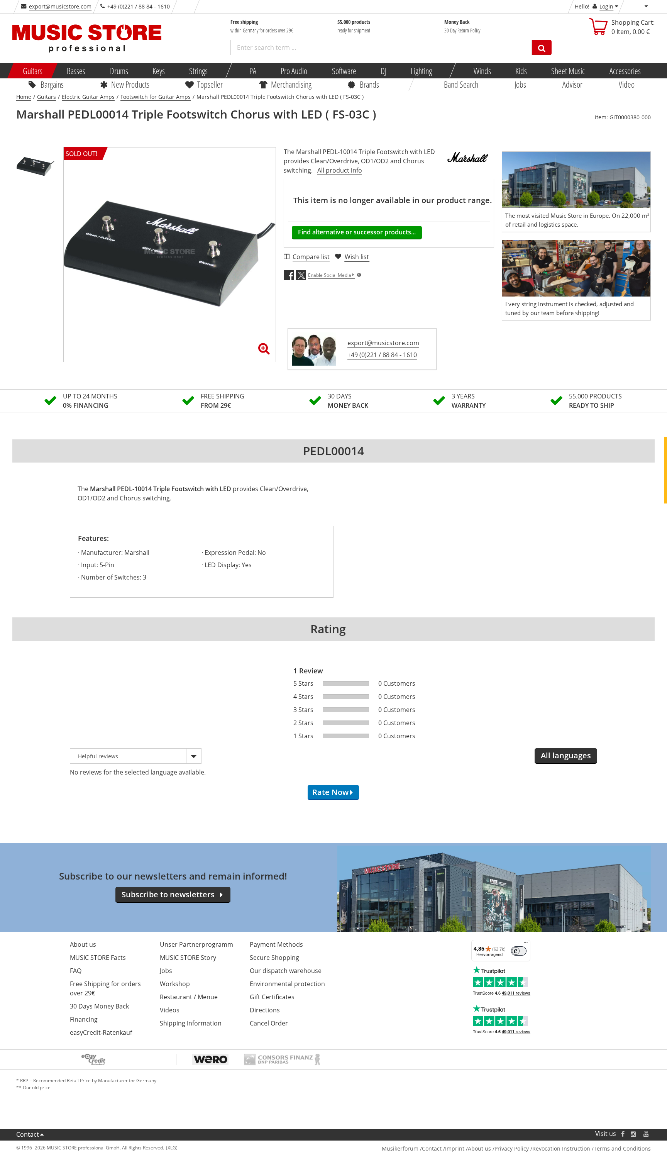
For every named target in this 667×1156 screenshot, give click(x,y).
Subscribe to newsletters (168, 894)
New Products (130, 84)
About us (83, 944)
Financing (84, 1019)
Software (344, 70)
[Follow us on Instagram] (634, 1133)
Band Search (461, 84)
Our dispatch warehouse (286, 970)
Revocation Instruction (561, 1148)
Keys (158, 70)
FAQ (75, 970)
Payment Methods (276, 944)
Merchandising (291, 84)
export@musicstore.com (60, 6)
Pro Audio (294, 70)
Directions (265, 1010)
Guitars (32, 70)
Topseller (210, 84)
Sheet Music (568, 70)
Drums (119, 70)
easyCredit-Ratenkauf (101, 1032)
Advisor (572, 84)
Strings (198, 70)
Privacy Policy (511, 1148)
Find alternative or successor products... (357, 232)
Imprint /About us (468, 1148)
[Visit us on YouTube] (646, 1133)
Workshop (175, 984)
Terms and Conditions (622, 1148)
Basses (76, 70)
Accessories (624, 70)
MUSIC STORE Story (188, 957)
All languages (566, 755)
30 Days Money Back (99, 1006)
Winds (482, 70)
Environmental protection (287, 984)
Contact (27, 1134)
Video (627, 84)
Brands (369, 84)
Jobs (520, 84)
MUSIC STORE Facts (98, 957)
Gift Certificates (272, 997)
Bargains (52, 84)
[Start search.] (542, 47)
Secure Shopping (274, 957)
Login (606, 6)
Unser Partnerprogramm (196, 944)
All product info (339, 170)
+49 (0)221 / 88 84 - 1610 (382, 355)
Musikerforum (400, 1148)
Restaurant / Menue (189, 997)
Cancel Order (269, 1023)
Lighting (421, 70)
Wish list (357, 257)
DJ (383, 70)
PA (252, 70)
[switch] (518, 951)
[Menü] (525, 944)
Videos (169, 1010)
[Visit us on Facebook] (623, 1133)
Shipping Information (191, 1023)
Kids (521, 70)
